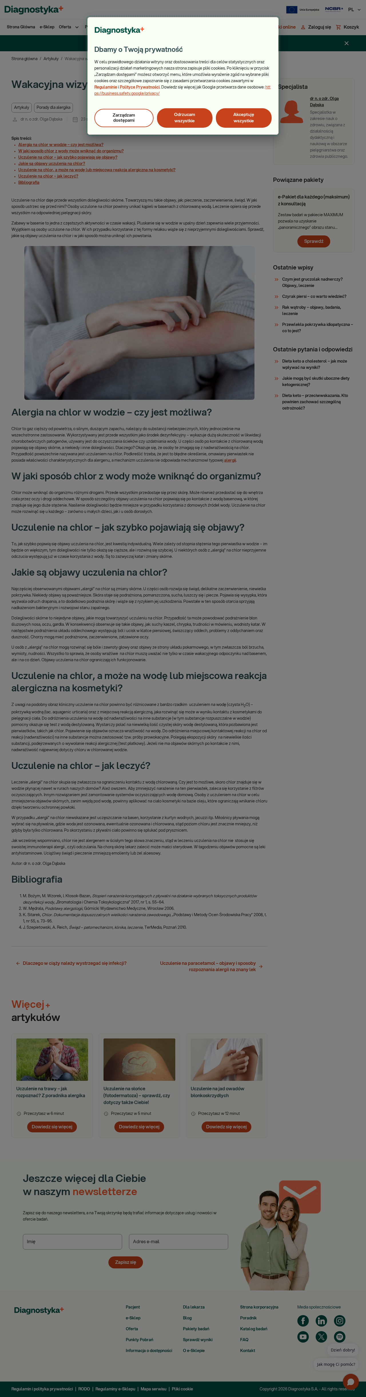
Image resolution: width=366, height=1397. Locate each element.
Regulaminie (105, 87)
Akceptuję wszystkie (243, 118)
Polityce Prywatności (140, 87)
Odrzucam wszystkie (184, 118)
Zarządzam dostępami (124, 118)
